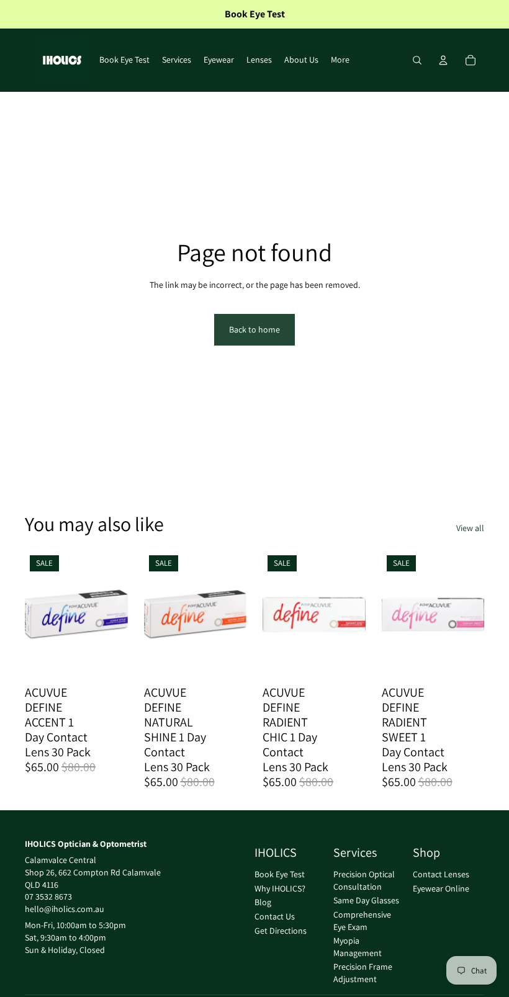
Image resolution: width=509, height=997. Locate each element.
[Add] (108, 659)
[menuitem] (340, 60)
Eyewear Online (441, 887)
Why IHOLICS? (279, 887)
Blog (262, 902)
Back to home (254, 329)
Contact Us (274, 916)
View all (470, 528)
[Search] (417, 60)
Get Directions (280, 930)
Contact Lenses (441, 874)
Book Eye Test (279, 874)
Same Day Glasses (366, 900)
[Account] (443, 60)
